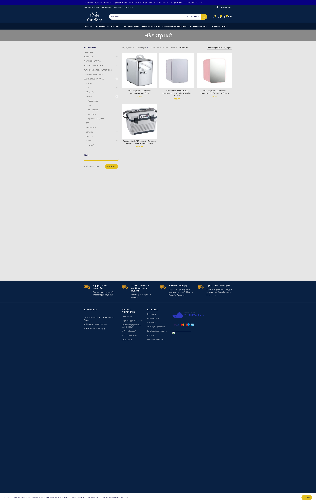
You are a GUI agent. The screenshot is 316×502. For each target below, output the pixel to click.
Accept (307, 497)
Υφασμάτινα (93, 101)
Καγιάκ (89, 83)
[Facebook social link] (217, 7)
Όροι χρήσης (127, 316)
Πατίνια (150, 335)
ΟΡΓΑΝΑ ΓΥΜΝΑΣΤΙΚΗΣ (93, 74)
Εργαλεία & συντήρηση (157, 331)
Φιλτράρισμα (111, 166)
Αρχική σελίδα (128, 48)
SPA (87, 123)
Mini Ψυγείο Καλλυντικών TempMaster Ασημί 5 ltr (139, 92)
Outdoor (89, 136)
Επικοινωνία (127, 340)
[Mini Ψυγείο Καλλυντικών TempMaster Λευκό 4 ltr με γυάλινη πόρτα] (176, 70)
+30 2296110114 (127, 7)
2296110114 (211, 295)
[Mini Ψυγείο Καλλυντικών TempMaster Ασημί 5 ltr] (139, 70)
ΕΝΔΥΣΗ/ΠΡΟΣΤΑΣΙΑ (92, 61)
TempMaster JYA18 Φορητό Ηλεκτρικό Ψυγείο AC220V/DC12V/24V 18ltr (139, 142)
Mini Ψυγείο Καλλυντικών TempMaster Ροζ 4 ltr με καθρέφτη (214, 92)
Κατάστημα (141, 48)
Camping (89, 132)
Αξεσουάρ (90, 92)
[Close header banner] (313, 2)
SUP (87, 87)
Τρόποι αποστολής (129, 335)
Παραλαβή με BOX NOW (132, 320)
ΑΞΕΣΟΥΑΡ (88, 57)
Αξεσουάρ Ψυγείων (96, 118)
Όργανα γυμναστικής (156, 339)
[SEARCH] (204, 17)
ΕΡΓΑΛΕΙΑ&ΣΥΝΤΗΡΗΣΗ (93, 65)
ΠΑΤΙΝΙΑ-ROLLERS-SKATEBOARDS (98, 70)
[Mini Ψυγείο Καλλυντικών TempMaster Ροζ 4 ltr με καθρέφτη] (214, 70)
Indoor (88, 140)
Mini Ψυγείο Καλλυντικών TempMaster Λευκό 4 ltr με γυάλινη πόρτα (177, 93)
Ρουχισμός (90, 145)
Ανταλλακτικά (153, 318)
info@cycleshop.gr (98, 328)
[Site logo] (94, 16)
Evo (89, 105)
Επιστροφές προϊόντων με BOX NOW (131, 326)
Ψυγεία (89, 96)
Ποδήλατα (151, 314)
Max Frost (92, 114)
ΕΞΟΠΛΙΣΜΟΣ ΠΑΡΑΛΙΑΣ (94, 79)
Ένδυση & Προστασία (156, 327)
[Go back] (141, 35)
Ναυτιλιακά (91, 127)
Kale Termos (93, 110)
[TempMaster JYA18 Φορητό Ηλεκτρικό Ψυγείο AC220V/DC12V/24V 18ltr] (139, 121)
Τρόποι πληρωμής (129, 331)
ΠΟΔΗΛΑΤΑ (88, 52)
